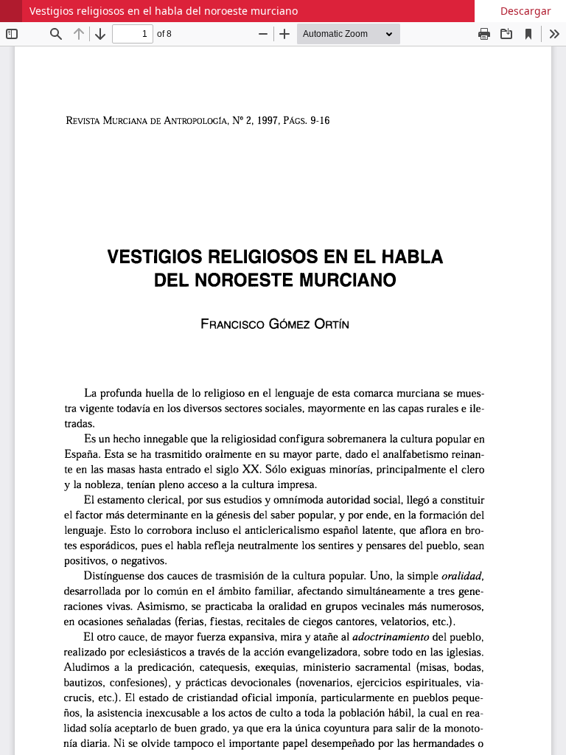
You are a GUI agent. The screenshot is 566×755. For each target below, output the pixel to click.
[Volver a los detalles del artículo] (11, 11)
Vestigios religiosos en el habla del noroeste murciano (163, 11)
